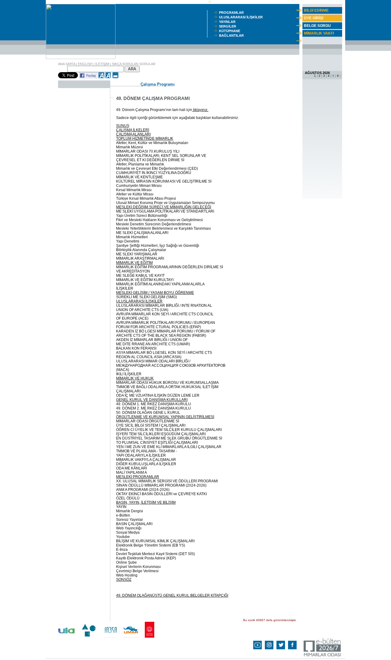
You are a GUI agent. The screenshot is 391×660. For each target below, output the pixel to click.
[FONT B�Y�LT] (101, 77)
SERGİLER (228, 26)
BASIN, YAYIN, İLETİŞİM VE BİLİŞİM (146, 502)
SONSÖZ (123, 579)
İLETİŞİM (102, 64)
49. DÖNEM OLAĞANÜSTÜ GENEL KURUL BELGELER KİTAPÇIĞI (172, 595)
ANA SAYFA (66, 64)
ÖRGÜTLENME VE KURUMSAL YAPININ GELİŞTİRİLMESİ (165, 417)
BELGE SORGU (317, 26)
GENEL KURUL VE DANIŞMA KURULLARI (152, 400)
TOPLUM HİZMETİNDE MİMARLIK (144, 138)
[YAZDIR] (115, 77)
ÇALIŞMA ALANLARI (133, 134)
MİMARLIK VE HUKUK (135, 378)
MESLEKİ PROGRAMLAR (137, 477)
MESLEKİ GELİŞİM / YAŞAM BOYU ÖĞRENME (155, 293)
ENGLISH (85, 64)
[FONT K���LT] (108, 77)
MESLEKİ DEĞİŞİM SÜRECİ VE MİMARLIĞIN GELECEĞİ (163, 207)
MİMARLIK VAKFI (319, 33)
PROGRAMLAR (233, 12)
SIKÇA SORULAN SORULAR (133, 64)
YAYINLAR (228, 22)
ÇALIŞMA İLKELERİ (132, 130)
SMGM (219, 2)
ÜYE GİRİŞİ (313, 18)
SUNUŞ (122, 126)
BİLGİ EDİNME (316, 10)
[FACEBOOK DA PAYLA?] (88, 77)
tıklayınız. (200, 110)
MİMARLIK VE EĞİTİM (134, 263)
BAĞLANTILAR (232, 35)
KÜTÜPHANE (231, 31)
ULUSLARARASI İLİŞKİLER (242, 17)
